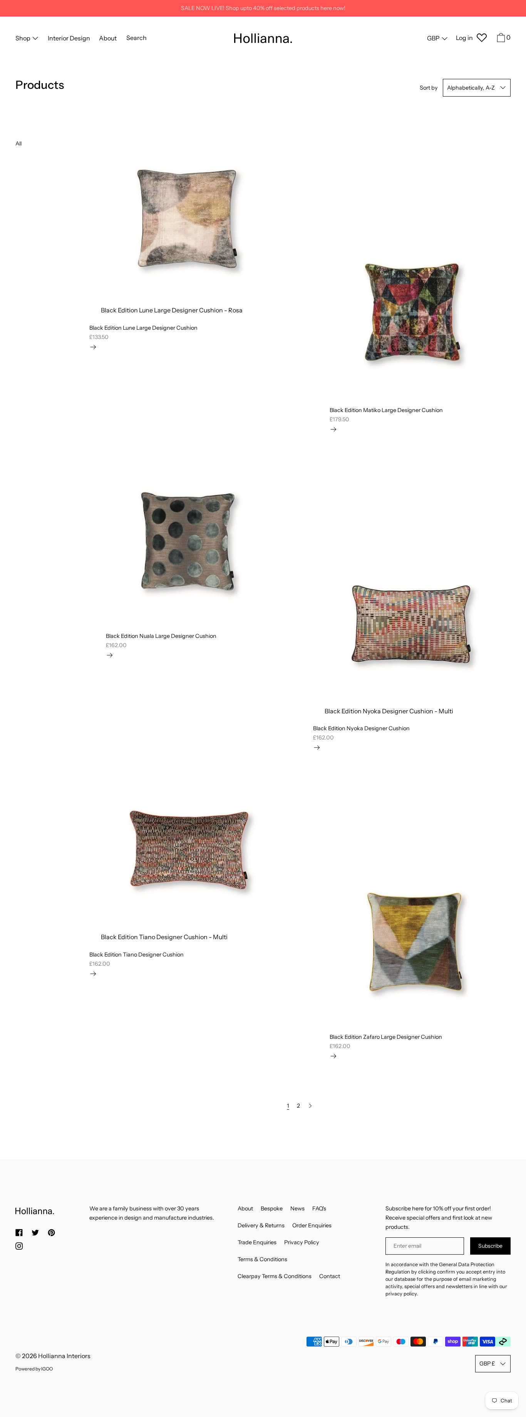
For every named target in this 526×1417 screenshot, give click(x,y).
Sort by (429, 87)
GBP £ (487, 1363)
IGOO (47, 1369)
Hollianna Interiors (64, 1356)
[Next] (310, 1106)
